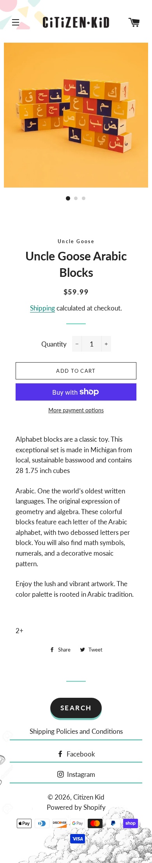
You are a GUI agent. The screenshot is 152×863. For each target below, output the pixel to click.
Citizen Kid (88, 797)
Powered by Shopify (76, 807)
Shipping (42, 308)
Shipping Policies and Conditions (76, 731)
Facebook (80, 754)
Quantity (54, 344)
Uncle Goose (76, 241)
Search (76, 708)
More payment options (76, 410)
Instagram (80, 774)
